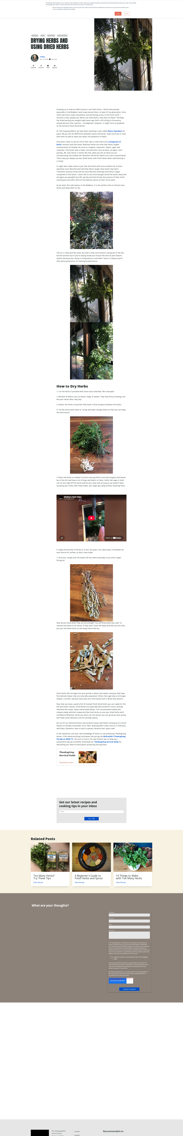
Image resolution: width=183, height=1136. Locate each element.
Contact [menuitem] (77, 1131)
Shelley (42, 57)
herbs (42, 35)
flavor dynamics (62, 35)
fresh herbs (51, 35)
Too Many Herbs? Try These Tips (44, 877)
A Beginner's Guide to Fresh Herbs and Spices (89, 877)
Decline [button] (126, 13)
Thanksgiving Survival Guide (106, 742)
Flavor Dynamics (115, 131)
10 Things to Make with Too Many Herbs (129, 877)
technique (35, 35)
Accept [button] (118, 13)
